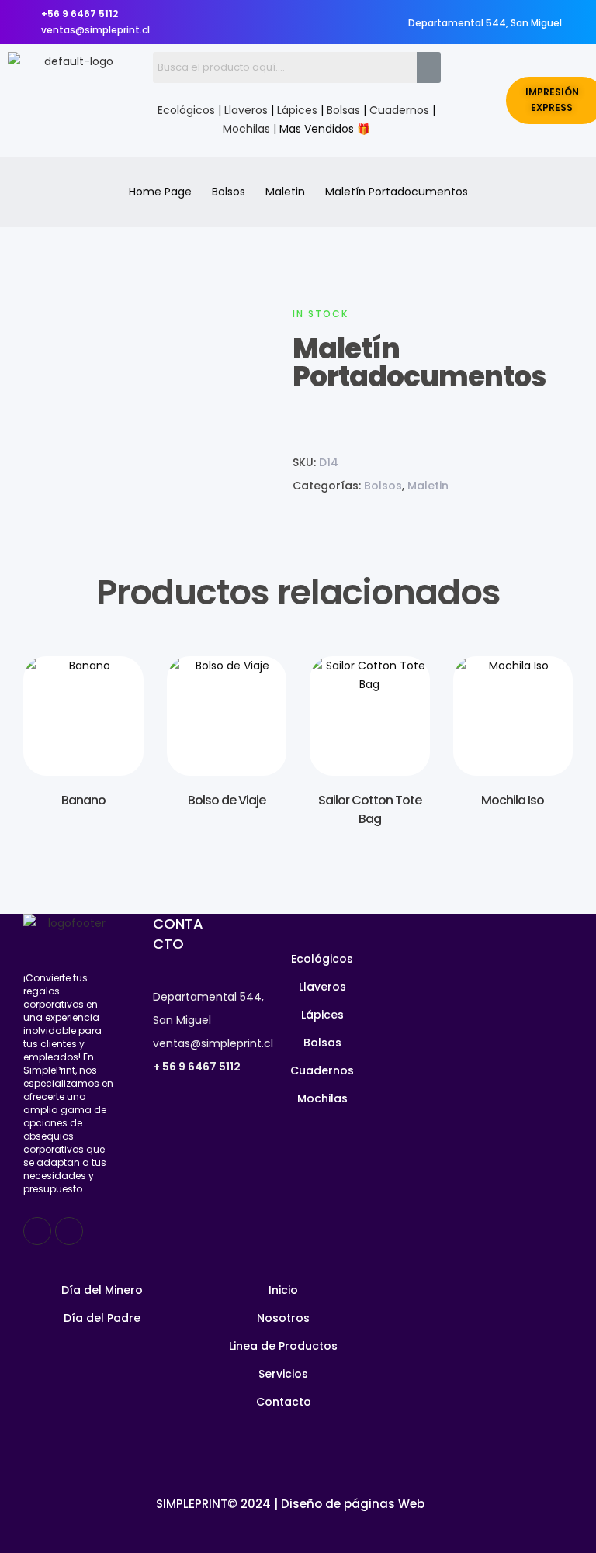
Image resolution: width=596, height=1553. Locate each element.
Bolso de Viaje (226, 800)
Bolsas (343, 110)
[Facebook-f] (37, 1231)
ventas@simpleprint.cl (213, 1043)
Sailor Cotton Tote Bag (369, 809)
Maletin (285, 191)
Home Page (160, 191)
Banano (83, 800)
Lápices (297, 110)
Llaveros (246, 110)
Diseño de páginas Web (352, 1504)
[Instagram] (69, 1231)
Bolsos (228, 191)
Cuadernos (399, 110)
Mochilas (246, 129)
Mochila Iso (512, 800)
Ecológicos (186, 110)
